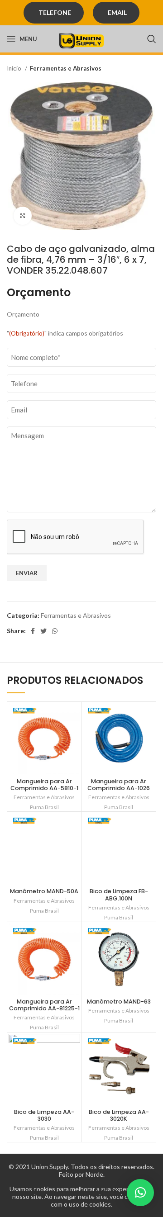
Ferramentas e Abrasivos (65, 68)
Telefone (54, 12)
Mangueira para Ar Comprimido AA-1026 (118, 784)
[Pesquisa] (152, 39)
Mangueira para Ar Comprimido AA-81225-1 (44, 1005)
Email (117, 12)
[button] (140, 1192)
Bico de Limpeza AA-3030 (44, 1115)
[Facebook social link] (33, 631)
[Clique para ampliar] (23, 216)
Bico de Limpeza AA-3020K (119, 1115)
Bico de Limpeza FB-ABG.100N (119, 894)
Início (15, 68)
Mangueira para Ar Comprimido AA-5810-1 (44, 784)
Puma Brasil (44, 807)
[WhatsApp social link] (54, 631)
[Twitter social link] (43, 631)
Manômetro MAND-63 (119, 1001)
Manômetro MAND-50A (44, 891)
